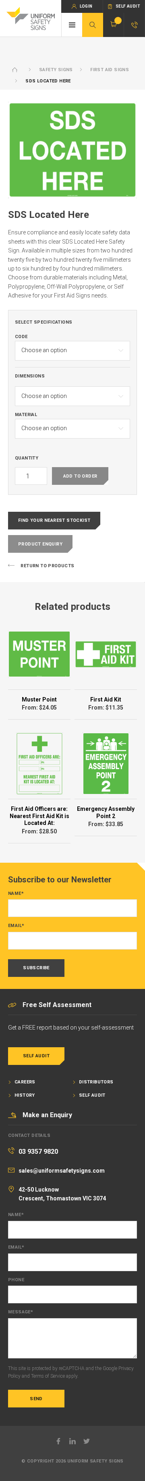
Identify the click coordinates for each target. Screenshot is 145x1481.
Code (21, 336)
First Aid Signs (109, 69)
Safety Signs (56, 69)
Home (15, 69)
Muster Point (39, 699)
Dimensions (30, 376)
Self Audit (36, 1055)
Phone (16, 1280)
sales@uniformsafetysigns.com (62, 1170)
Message (20, 1312)
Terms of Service (48, 1376)
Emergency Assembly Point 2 (106, 812)
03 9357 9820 (38, 1151)
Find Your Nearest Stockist (54, 520)
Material (26, 414)
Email (16, 925)
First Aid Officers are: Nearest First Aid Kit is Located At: (39, 816)
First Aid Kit (105, 699)
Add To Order (80, 476)
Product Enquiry (40, 544)
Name (16, 893)
